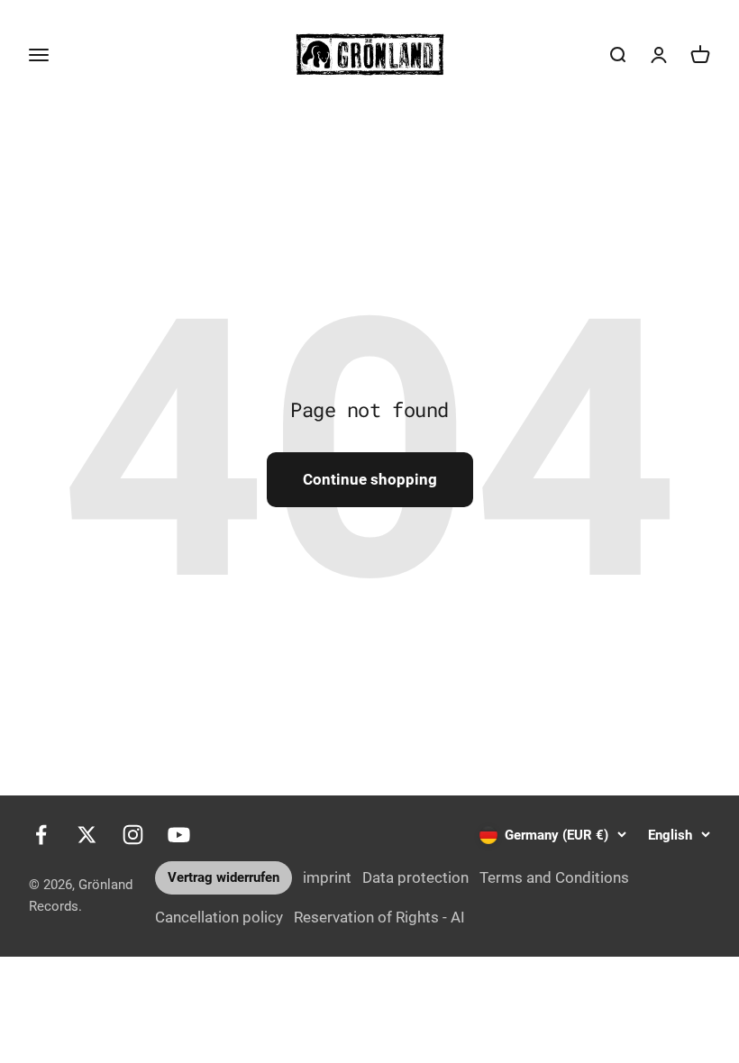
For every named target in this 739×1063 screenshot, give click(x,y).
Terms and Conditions (554, 877)
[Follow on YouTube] (179, 834)
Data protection (415, 877)
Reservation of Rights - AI (379, 917)
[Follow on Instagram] (133, 834)
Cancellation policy (219, 917)
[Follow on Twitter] (87, 834)
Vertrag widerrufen (223, 877)
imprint (327, 877)
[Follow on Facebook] (41, 834)
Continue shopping (370, 479)
